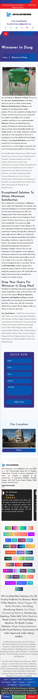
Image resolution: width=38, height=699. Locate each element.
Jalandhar (29, 558)
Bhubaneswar (10, 583)
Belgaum (19, 589)
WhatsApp (20, 697)
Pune (15, 558)
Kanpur (23, 571)
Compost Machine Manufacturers (24, 165)
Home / (6, 679)
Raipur (23, 528)
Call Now (6, 697)
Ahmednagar (10, 552)
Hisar (14, 540)
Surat (8, 540)
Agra (16, 571)
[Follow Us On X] (11, 28)
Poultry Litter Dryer (12, 316)
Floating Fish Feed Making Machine (13, 336)
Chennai (18, 564)
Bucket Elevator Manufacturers (23, 179)
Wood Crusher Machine (26, 333)
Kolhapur (21, 552)
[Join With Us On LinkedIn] (16, 28)
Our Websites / (12, 685)
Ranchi (29, 540)
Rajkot (19, 450)
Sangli (21, 558)
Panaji (30, 528)
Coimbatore (27, 564)
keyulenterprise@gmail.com (19, 24)
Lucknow (31, 571)
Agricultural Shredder (27, 316)
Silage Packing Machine (27, 319)
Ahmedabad (8, 534)
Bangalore (30, 546)
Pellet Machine (29, 616)
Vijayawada (22, 583)
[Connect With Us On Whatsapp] (32, 28)
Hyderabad (8, 571)
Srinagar (22, 540)
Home (5, 57)
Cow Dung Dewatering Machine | (13, 5)
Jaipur (23, 577)
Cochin (30, 577)
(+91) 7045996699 (19, 21)
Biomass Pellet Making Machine (24, 330)
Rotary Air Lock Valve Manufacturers (14, 173)
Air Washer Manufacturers (22, 170)
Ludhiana (10, 564)
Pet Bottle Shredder (18, 339)
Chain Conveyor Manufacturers (12, 168)
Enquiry (32, 697)
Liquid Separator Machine (10, 322)
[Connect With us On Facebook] (6, 28)
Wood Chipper (25, 603)
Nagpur (8, 558)
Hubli (30, 583)
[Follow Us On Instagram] (22, 28)
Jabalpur (21, 546)
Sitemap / (22, 682)
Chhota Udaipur (21, 534)
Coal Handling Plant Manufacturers (13, 153)
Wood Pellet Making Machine (17, 327)
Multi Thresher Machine (9, 333)
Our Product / (28, 679)
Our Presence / (7, 682)
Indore (13, 546)
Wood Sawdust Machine (10, 319)
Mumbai (29, 552)
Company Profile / (16, 679)
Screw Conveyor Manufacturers (23, 156)
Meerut (8, 577)
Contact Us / (31, 682)
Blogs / (15, 682)
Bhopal (6, 546)
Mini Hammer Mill (14, 325)
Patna (8, 528)
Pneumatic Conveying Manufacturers (14, 159)
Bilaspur (15, 528)
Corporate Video (25, 685)
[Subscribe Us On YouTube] (27, 28)
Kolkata (16, 577)
